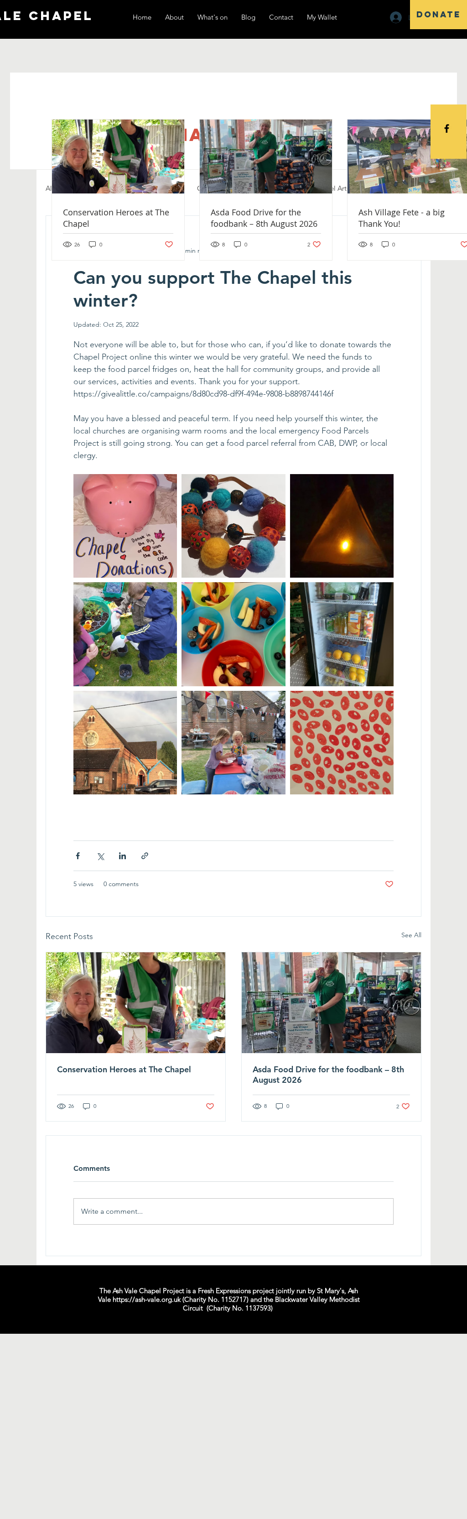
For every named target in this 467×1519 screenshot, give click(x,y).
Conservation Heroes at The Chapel (124, 1069)
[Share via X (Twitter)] (100, 855)
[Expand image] (125, 526)
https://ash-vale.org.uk (147, 1299)
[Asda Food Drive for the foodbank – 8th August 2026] (331, 1002)
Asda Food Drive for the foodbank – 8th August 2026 (328, 1074)
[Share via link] (144, 855)
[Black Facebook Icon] (446, 128)
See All (411, 935)
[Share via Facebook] (77, 855)
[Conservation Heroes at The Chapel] (135, 1002)
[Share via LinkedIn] (122, 855)
